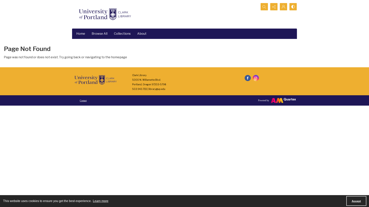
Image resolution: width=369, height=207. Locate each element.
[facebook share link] (248, 78)
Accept (356, 201)
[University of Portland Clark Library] (105, 14)
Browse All (99, 33)
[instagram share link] (256, 78)
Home (80, 33)
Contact (83, 100)
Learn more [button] (100, 201)
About (141, 33)
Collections (122, 33)
